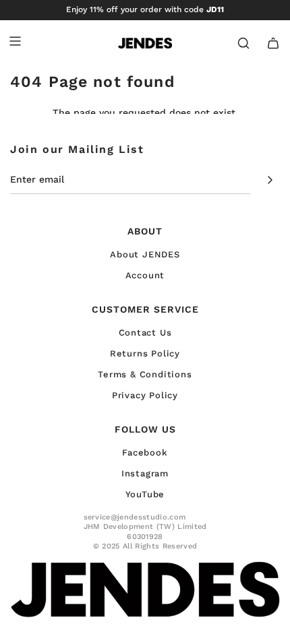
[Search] (243, 43)
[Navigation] (15, 43)
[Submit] (265, 180)
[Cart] (273, 43)
